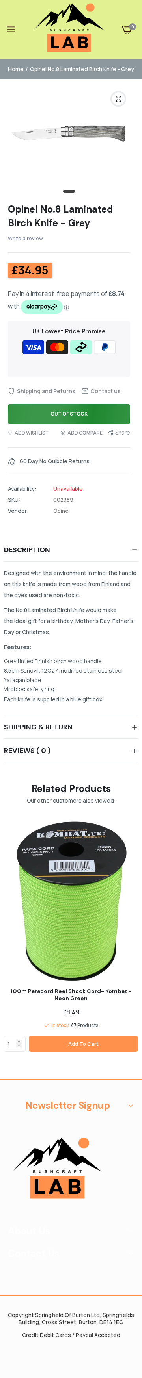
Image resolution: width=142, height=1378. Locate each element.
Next (128, 947)
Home (16, 69)
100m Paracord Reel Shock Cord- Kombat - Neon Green (71, 995)
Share (122, 432)
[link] (19, 1041)
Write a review (25, 238)
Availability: (22, 488)
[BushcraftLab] (69, 29)
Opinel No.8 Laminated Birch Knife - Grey (60, 216)
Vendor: (18, 510)
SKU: (14, 499)
